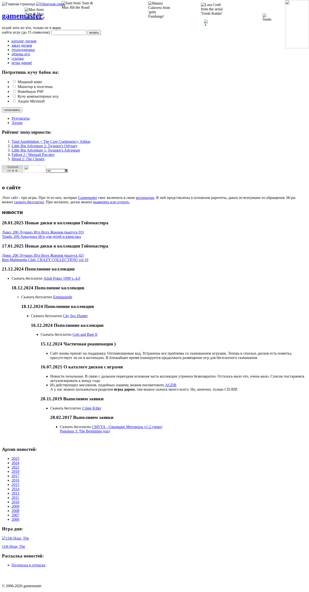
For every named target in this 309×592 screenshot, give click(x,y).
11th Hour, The (13, 546)
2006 (15, 519)
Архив (17, 123)
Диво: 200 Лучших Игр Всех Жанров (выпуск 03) (43, 232)
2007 (15, 515)
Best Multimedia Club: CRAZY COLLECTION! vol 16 (45, 260)
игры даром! (22, 63)
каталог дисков (24, 41)
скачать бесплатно (29, 202)
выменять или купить (111, 202)
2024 (15, 463)
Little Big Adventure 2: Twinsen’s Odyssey (44, 146)
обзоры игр (21, 54)
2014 (15, 489)
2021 (15, 467)
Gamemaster (87, 198)
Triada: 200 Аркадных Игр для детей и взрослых (41, 236)
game (11, 15)
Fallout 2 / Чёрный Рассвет (33, 155)
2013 (15, 493)
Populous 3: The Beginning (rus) (85, 431)
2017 (15, 476)
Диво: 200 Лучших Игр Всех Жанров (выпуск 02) (43, 255)
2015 (15, 484)
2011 (15, 498)
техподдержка (23, 50)
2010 (15, 502)
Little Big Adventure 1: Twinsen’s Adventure (46, 150)
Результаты (21, 118)
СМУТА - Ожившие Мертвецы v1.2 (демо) (127, 427)
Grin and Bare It (84, 334)
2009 (15, 506)
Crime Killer (91, 408)
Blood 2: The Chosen (28, 159)
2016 (15, 480)
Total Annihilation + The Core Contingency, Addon (51, 141)
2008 (15, 511)
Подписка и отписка (28, 565)
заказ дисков (22, 45)
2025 (15, 458)
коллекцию (145, 198)
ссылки (18, 58)
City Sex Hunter (75, 316)
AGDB (170, 385)
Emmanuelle (62, 297)
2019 (15, 471)
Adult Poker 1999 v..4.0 (61, 278)
